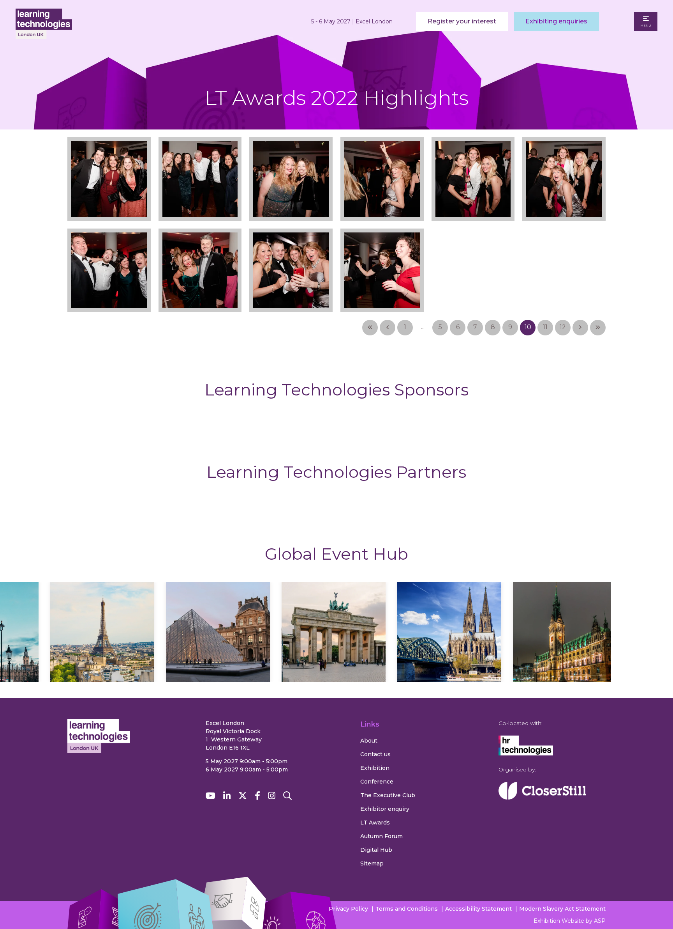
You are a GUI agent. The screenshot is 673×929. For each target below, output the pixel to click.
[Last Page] (598, 327)
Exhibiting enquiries (556, 21)
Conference (376, 781)
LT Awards (375, 822)
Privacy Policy (348, 908)
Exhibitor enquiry (384, 808)
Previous (30, 640)
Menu (645, 25)
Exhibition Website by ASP (570, 920)
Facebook (257, 795)
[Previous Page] (387, 327)
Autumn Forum (381, 836)
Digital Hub (376, 849)
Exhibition (374, 767)
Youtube (210, 795)
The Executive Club (387, 795)
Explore (102, 655)
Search (287, 795)
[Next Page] (580, 327)
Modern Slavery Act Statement (562, 908)
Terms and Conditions (406, 908)
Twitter (242, 795)
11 (545, 327)
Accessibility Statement (478, 908)
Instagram (271, 795)
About (368, 740)
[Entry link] (109, 167)
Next (642, 640)
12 (563, 327)
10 (528, 327)
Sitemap (372, 863)
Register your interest (462, 21)
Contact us (375, 754)
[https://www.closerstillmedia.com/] (542, 797)
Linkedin (227, 795)
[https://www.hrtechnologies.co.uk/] (526, 753)
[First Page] (370, 327)
